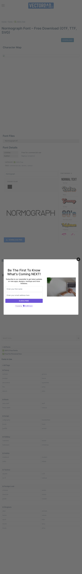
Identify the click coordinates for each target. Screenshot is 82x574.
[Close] (78, 259)
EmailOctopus (28, 306)
